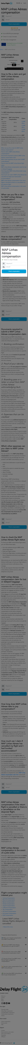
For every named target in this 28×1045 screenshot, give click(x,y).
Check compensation (14, 271)
